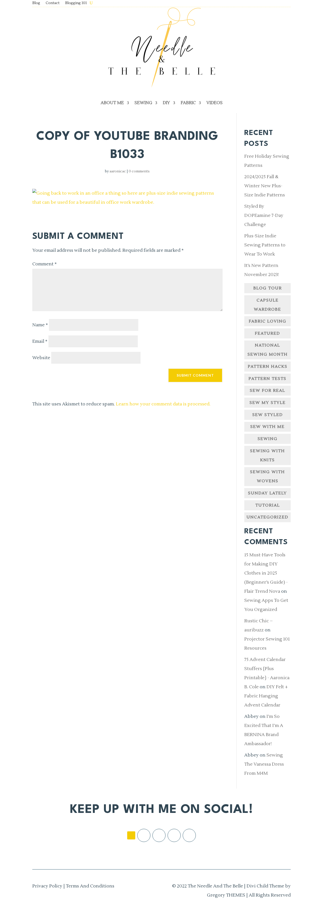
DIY (166, 103)
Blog (36, 3)
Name (40, 325)
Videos (214, 103)
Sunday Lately (267, 493)
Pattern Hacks (267, 366)
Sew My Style (268, 402)
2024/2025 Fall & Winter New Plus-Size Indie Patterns (264, 186)
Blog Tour (267, 288)
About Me (112, 103)
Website (41, 358)
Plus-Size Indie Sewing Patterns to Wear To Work (264, 245)
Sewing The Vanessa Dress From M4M (264, 764)
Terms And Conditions (90, 886)
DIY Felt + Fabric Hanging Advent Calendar (266, 696)
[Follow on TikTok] (131, 835)
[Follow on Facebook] (143, 835)
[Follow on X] (174, 835)
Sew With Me (267, 426)
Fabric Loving (267, 321)
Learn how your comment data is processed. (163, 404)
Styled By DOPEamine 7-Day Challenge (263, 215)
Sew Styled (267, 414)
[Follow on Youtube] (189, 835)
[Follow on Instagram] (159, 835)
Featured (267, 333)
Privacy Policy (47, 886)
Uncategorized (267, 517)
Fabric (188, 103)
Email (39, 341)
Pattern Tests (267, 378)
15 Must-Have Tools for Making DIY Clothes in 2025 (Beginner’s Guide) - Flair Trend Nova (266, 573)
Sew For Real (267, 390)
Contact (53, 3)
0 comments (139, 171)
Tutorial (267, 505)
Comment (44, 264)
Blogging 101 (76, 3)
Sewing (143, 103)
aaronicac (118, 171)
